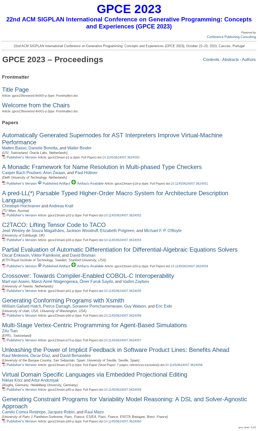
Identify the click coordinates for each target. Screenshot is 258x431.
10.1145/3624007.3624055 (122, 291)
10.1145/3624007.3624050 (121, 157)
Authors (249, 59)
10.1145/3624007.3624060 (122, 421)
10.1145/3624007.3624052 (122, 215)
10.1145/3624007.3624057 (122, 340)
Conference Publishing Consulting (231, 37)
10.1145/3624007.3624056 (122, 315)
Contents (211, 59)
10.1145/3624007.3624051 (189, 183)
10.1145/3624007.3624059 (122, 389)
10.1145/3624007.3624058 (184, 365)
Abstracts (230, 59)
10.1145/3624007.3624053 (122, 240)
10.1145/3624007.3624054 (189, 266)
